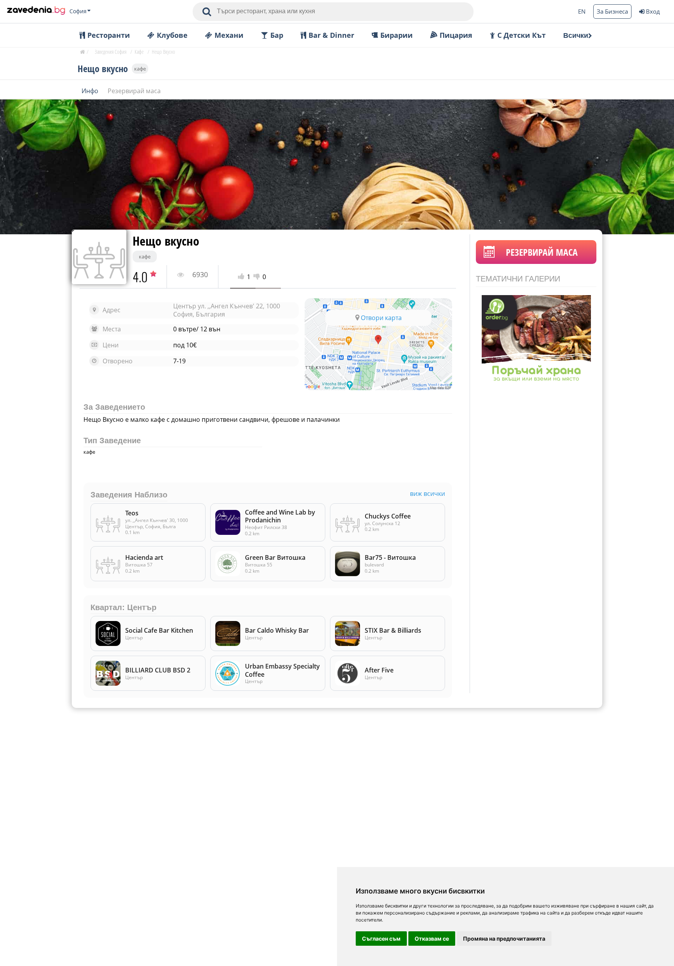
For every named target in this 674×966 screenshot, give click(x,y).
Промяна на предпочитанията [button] (504, 938)
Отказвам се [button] (432, 938)
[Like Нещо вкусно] (242, 277)
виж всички (427, 494)
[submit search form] (207, 11)
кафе (140, 68)
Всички (575, 35)
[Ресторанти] (36, 11)
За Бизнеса (612, 11)
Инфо (91, 90)
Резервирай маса (134, 90)
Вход (653, 11)
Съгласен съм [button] (381, 938)
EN (581, 11)
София (78, 11)
